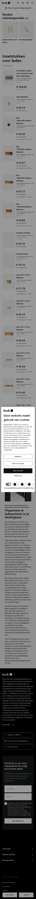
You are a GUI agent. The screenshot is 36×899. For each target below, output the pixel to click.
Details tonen (18, 475)
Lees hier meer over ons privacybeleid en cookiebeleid (18, 448)
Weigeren (18, 456)
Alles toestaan (18, 470)
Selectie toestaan (18, 463)
